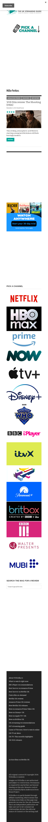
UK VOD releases (15, 740)
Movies (26, 98)
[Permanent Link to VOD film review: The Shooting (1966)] (24, 119)
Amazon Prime (14, 98)
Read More (10, 139)
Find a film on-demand (17, 695)
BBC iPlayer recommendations (21, 685)
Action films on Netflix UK (19, 760)
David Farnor (20, 108)
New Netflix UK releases (18, 706)
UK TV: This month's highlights (21, 737)
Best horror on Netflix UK (19, 692)
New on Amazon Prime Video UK (22, 709)
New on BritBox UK (16, 719)
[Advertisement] (24, 63)
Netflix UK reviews (16, 699)
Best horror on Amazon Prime (21, 688)
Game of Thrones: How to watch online (24, 730)
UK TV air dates (15, 733)
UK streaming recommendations (22, 723)
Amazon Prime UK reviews (19, 702)
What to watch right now (18, 681)
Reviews (35, 98)
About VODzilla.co (16, 678)
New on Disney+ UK (16, 713)
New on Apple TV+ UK (17, 716)
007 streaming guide (17, 726)
